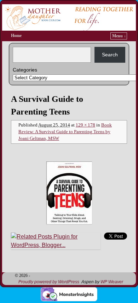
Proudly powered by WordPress (48, 281)
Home (16, 35)
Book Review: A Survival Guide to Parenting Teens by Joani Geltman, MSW (65, 132)
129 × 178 (85, 125)
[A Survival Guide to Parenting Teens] (69, 192)
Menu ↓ (119, 35)
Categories (25, 70)
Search (110, 54)
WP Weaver (111, 281)
